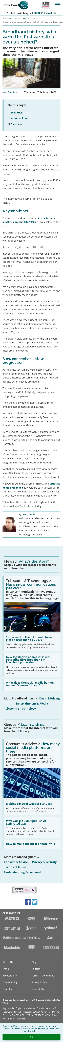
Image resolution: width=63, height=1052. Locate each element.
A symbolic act (19, 118)
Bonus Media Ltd (46, 999)
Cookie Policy (10, 982)
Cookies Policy (36, 1028)
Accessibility (10, 975)
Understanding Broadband (22, 872)
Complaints (9, 989)
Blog (34, 962)
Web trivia (17, 112)
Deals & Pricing (49, 698)
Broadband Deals (11, 18)
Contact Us (38, 989)
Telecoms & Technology (20, 708)
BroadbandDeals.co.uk (14, 999)
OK (31, 1037)
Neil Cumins (30, 514)
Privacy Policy (39, 982)
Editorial (36, 968)
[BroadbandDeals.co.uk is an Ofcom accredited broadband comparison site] (24, 890)
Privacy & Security (44, 862)
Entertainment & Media (32, 703)
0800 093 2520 (43, 13)
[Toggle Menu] (57, 4)
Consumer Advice (16, 862)
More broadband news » (20, 698)
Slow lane (16, 124)
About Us (8, 962)
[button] (54, 12)
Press (6, 968)
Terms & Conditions (43, 975)
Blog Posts (28, 18)
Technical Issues (15, 867)
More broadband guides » (21, 857)
